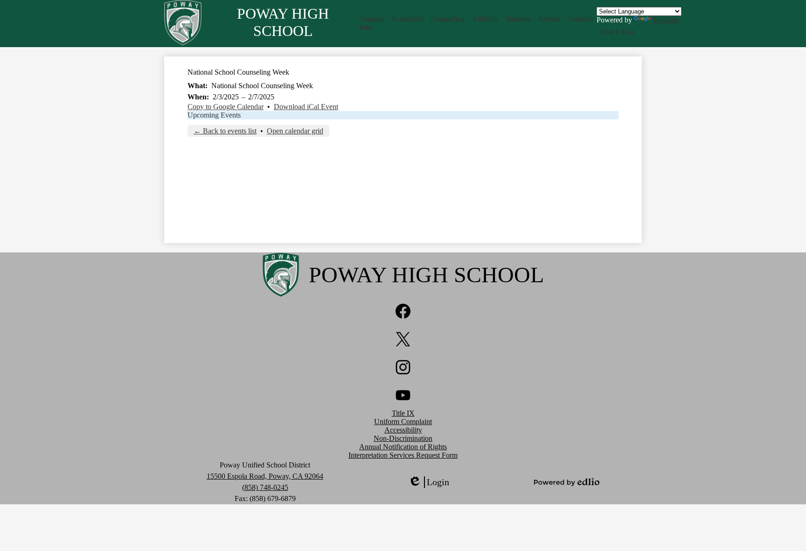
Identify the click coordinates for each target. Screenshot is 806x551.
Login (428, 482)
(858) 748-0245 (265, 487)
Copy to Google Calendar (226, 107)
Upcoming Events (214, 115)
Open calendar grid (295, 131)
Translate (666, 20)
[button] (371, 23)
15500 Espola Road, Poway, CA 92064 (265, 476)
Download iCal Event (306, 107)
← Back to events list (225, 131)
